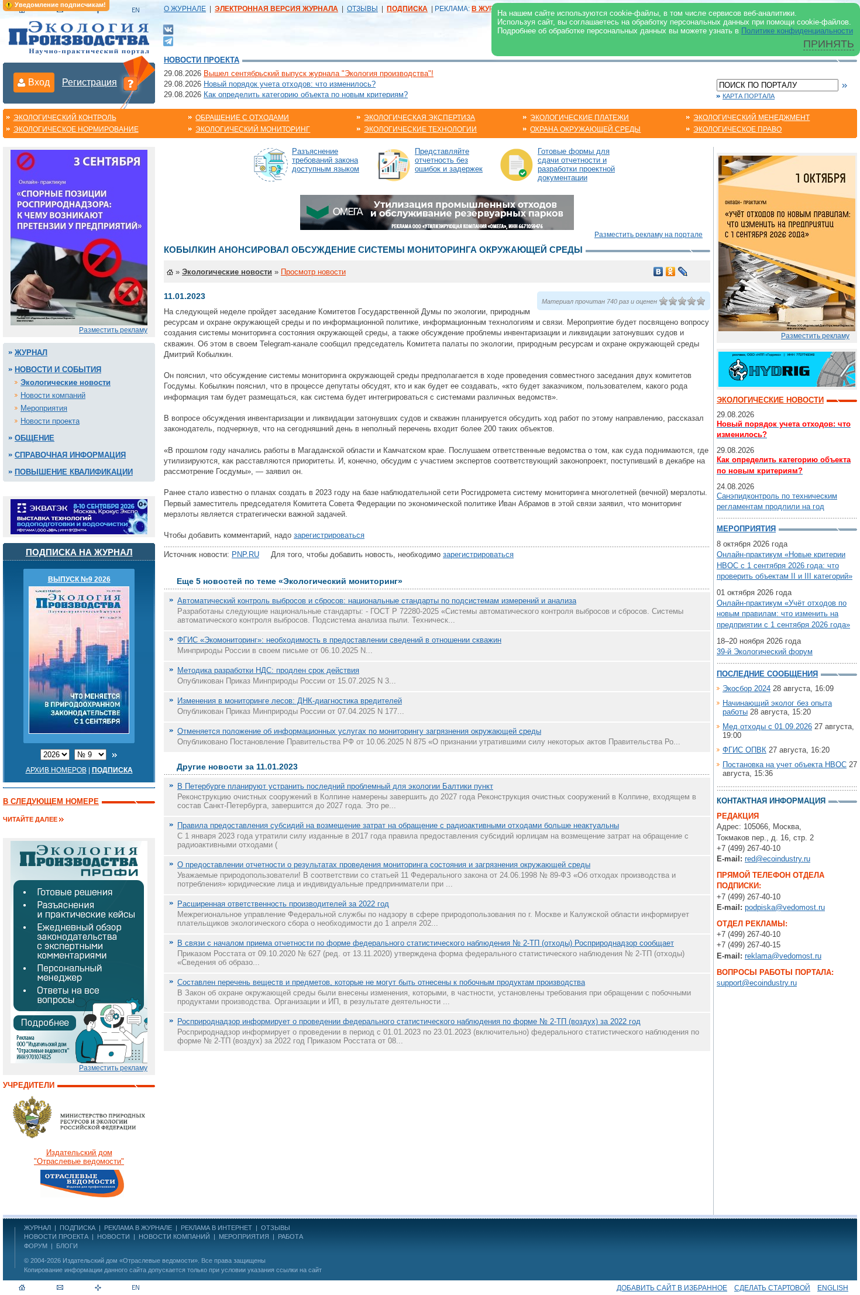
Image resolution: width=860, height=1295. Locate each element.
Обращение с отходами (242, 118)
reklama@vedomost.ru (783, 956)
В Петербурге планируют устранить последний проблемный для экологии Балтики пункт (335, 786)
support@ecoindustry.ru (757, 982)
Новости (113, 1236)
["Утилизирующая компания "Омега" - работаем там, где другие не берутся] (437, 211)
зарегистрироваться (329, 535)
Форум (35, 1245)
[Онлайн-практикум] (786, 242)
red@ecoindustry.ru (777, 858)
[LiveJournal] (683, 271)
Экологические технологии (420, 129)
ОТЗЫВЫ (362, 9)
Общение (34, 438)
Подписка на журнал (79, 552)
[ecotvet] (79, 951)
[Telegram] (168, 40)
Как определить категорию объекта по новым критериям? (306, 94)
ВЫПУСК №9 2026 (79, 579)
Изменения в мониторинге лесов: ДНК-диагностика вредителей (289, 700)
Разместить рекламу (113, 330)
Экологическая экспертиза (419, 118)
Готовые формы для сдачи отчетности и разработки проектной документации (576, 164)
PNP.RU (245, 554)
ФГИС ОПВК (744, 750)
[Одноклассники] (671, 271)
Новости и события (58, 369)
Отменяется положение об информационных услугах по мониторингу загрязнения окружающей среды (359, 731)
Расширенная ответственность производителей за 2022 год (283, 903)
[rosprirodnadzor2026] (79, 236)
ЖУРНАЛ (37, 1227)
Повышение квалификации (74, 472)
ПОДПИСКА (77, 1227)
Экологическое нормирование (76, 129)
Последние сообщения (767, 673)
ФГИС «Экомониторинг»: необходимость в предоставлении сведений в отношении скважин (339, 640)
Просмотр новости (313, 271)
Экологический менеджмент (751, 118)
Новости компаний (52, 395)
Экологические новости (65, 382)
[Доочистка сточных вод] (786, 368)
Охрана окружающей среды (585, 129)
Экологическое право (737, 129)
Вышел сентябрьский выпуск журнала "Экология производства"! (319, 73)
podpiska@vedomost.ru (785, 907)
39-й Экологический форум (765, 651)
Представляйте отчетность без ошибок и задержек (449, 160)
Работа (290, 1236)
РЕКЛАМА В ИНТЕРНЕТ (216, 1227)
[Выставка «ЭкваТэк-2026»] (79, 515)
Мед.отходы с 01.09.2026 (767, 726)
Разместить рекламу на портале (648, 235)
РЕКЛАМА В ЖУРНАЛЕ (138, 1227)
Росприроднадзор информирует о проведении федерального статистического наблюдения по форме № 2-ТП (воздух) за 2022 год (409, 1021)
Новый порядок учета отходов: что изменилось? (290, 84)
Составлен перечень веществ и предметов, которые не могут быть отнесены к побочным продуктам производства (381, 982)
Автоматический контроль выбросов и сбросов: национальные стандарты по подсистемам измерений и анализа (376, 600)
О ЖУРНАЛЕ (185, 9)
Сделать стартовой (772, 1288)
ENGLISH (832, 1288)
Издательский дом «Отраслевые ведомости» (130, 1260)
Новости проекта (201, 60)
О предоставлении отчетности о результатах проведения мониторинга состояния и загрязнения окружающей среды (383, 864)
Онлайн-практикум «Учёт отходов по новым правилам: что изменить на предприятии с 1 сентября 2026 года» (783, 613)
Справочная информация (70, 455)
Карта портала (749, 95)
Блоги (67, 1245)
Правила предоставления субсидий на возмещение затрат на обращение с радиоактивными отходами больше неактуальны (398, 825)
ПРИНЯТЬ (828, 44)
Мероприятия (43, 408)
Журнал (31, 352)
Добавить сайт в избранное (672, 1288)
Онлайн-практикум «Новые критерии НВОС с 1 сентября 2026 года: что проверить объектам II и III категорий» (784, 565)
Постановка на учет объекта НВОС (785, 764)
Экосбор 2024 (746, 688)
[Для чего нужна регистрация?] (130, 83)
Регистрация (89, 82)
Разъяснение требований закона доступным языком (325, 160)
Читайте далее (30, 819)
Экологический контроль (64, 118)
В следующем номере (51, 801)
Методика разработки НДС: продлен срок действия (268, 670)
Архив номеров (56, 770)
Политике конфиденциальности (797, 30)
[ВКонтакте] (168, 29)
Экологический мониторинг (252, 129)
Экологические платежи (579, 118)
